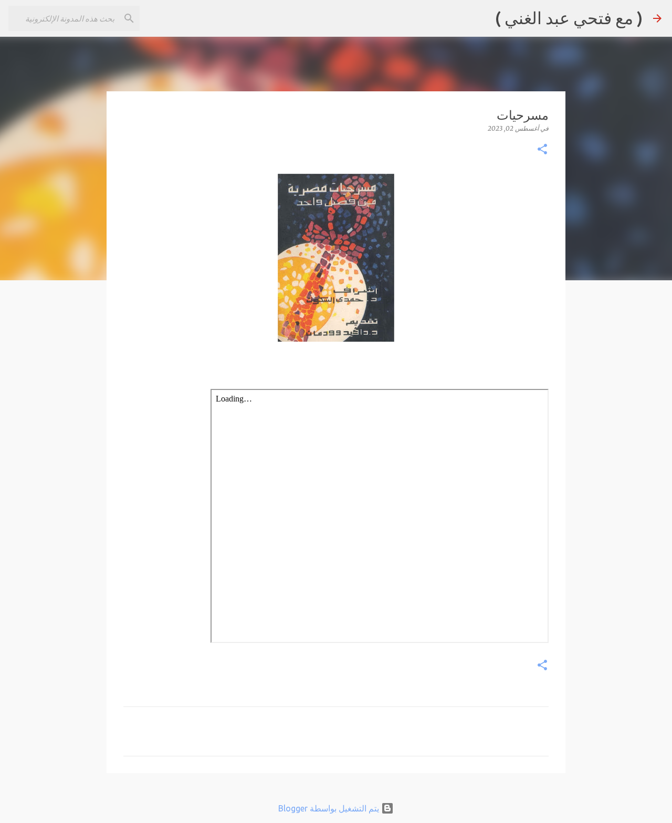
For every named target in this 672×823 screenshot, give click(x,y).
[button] (542, 150)
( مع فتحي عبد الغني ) (569, 17)
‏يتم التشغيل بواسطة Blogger (329, 808)
